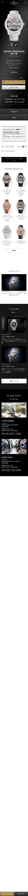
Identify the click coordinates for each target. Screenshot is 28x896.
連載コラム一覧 (14, 381)
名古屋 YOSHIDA (9, 101)
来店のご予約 (14, 87)
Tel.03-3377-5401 (11, 433)
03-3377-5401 (19, 99)
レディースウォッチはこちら (8, 150)
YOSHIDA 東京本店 (8, 99)
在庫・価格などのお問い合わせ (14, 82)
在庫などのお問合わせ (7, 893)
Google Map (5, 426)
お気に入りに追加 (9, 146)
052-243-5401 (19, 102)
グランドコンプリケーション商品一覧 (14, 159)
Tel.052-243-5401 (11, 469)
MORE (14, 250)
